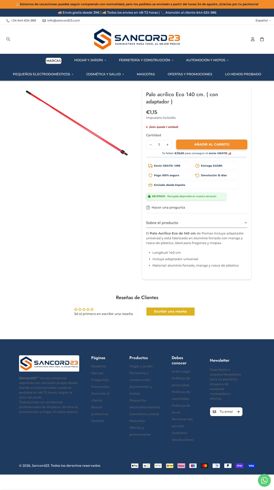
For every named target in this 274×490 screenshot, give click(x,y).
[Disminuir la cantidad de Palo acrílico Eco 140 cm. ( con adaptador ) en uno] (150, 144)
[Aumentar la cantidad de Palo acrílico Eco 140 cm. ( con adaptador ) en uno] (167, 144)
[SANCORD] (137, 39)
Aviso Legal (181, 371)
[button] (262, 39)
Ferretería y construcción (144, 60)
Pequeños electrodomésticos (41, 74)
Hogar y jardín (88, 60)
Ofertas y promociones (190, 74)
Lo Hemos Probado (243, 74)
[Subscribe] (238, 411)
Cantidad (153, 135)
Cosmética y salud (103, 74)
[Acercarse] (123, 95)
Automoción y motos (205, 60)
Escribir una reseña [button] (170, 311)
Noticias (97, 421)
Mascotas (146, 74)
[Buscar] (8, 39)
